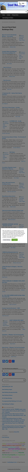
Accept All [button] (14, 239)
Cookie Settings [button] (6, 239)
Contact (8, 15)
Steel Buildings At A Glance (7, 17)
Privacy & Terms (15, 15)
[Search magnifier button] (26, 12)
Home (3, 15)
